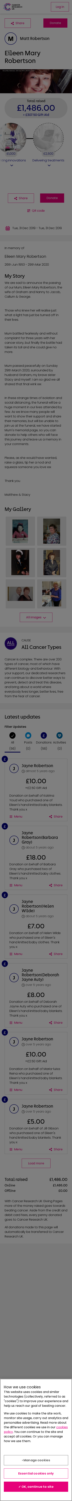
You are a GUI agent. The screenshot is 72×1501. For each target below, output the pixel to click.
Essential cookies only (36, 1473)
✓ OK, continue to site (36, 1486)
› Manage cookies (36, 1460)
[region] (36, 1440)
